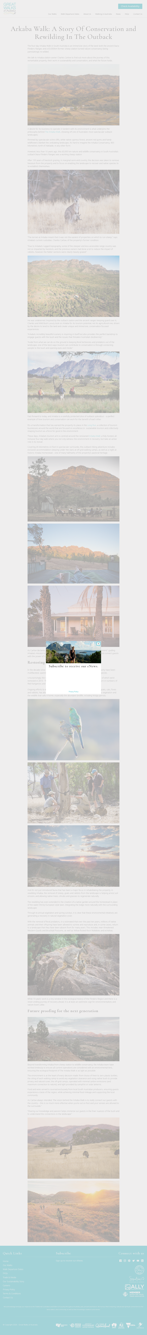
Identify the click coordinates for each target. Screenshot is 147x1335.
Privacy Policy (73, 692)
